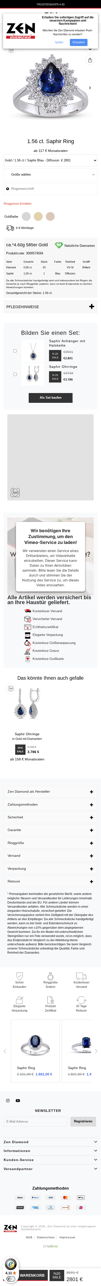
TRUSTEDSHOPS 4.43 (50, 4)
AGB (29, 1237)
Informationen (17, 1151)
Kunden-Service (19, 1160)
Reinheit (70, 261)
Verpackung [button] (17, 868)
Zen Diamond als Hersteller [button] (29, 791)
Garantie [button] (14, 830)
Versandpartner (18, 1169)
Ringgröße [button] (16, 843)
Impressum (67, 1237)
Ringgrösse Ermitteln (18, 203)
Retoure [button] (14, 881)
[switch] (10, 1279)
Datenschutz (46, 1237)
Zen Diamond (16, 1142)
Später (59, 42)
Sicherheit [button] (15, 817)
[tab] (50, 791)
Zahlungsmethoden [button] (23, 804)
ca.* (10, 245)
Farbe (57, 261)
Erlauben (79, 42)
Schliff (86, 261)
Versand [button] (14, 855)
